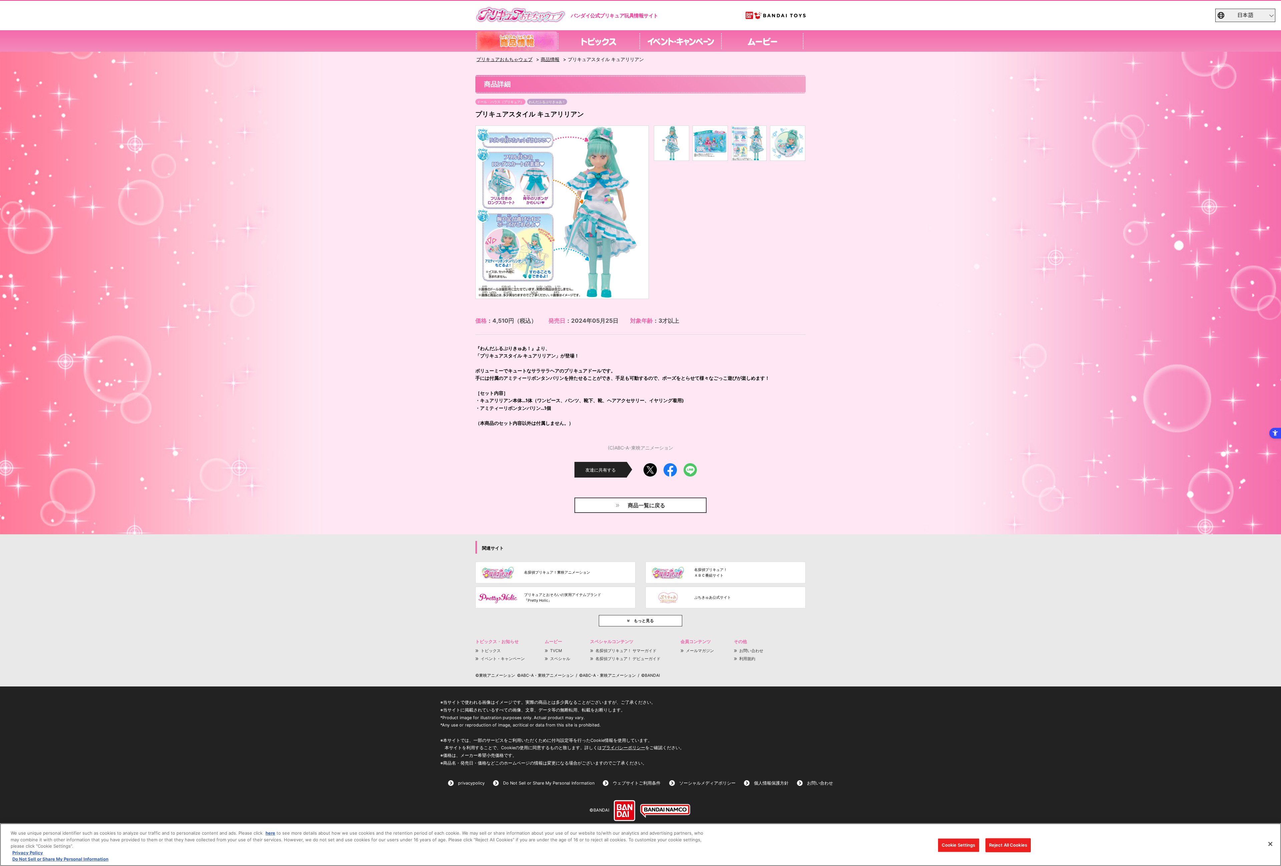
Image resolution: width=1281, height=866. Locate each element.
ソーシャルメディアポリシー (707, 783)
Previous (486, 212)
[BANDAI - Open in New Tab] (624, 810)
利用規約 (747, 658)
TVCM (556, 650)
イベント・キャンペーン (503, 658)
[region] (640, 844)
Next (638, 212)
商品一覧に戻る (646, 505)
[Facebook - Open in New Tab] (670, 467)
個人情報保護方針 (771, 783)
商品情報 (550, 59)
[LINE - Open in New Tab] (690, 467)
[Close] (1270, 844)
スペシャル (560, 658)
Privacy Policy (27, 852)
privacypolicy (471, 783)
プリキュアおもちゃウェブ (504, 59)
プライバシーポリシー (623, 747)
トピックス (491, 650)
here (270, 833)
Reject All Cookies (1008, 845)
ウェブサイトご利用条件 (637, 783)
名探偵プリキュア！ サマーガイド (626, 650)
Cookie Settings (958, 845)
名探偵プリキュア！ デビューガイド (628, 658)
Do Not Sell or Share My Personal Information (548, 783)
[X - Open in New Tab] (650, 467)
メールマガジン (700, 650)
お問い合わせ (751, 650)
